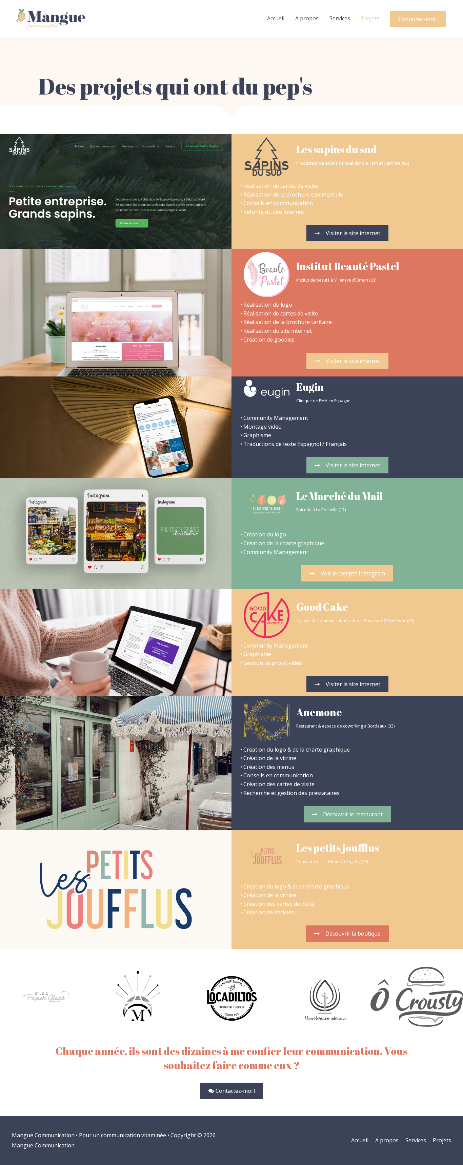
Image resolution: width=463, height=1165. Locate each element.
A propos (307, 18)
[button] (347, 233)
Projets (370, 18)
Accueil (275, 18)
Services (339, 18)
